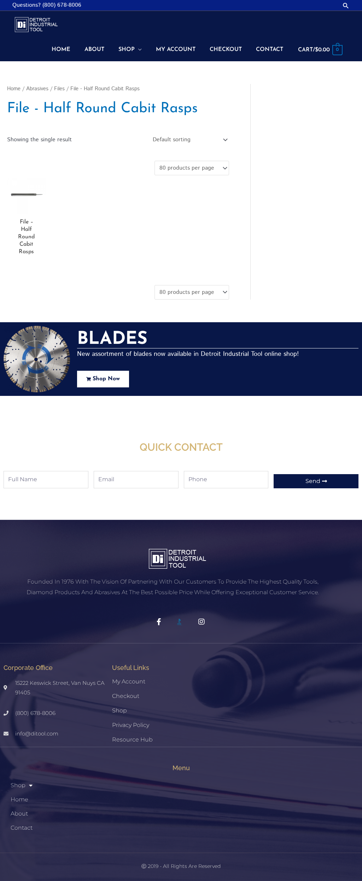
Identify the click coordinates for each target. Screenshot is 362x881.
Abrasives (37, 88)
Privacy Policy (130, 725)
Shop (119, 710)
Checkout (125, 696)
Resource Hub (132, 739)
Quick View (26, 208)
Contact (22, 827)
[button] (346, 5)
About (19, 813)
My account (128, 681)
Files (59, 88)
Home (14, 88)
